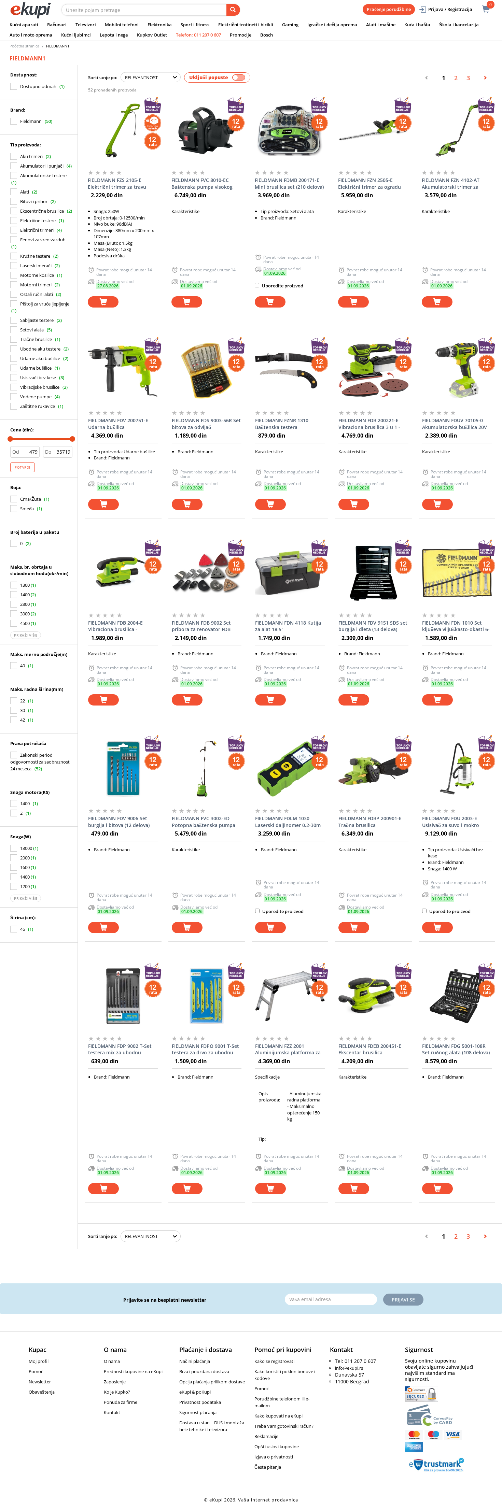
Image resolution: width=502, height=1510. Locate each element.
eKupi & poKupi (195, 1392)
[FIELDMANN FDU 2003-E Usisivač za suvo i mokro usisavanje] (457, 769)
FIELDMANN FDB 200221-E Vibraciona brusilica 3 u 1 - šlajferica (369, 424)
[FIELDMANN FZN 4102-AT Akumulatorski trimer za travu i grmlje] (456, 130)
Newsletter (40, 1382)
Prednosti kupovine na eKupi (133, 1371)
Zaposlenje (115, 1382)
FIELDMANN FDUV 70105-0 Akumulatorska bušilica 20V (454, 423)
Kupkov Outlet (152, 35)
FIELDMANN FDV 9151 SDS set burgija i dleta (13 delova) (372, 626)
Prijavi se (403, 1299)
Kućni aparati (24, 25)
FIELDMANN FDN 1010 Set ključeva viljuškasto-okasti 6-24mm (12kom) (456, 626)
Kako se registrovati (274, 1361)
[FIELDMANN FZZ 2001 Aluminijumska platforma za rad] (290, 996)
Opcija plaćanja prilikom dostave (212, 1382)
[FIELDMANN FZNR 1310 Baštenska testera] (290, 371)
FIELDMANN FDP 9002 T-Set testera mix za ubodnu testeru (120, 1049)
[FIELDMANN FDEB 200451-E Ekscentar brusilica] (373, 996)
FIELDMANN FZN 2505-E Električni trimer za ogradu (369, 183)
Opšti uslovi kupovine (276, 1446)
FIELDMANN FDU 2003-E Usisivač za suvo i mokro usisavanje (450, 822)
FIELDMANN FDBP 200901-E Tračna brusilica (370, 821)
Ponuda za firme (120, 1402)
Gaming (290, 25)
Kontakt (112, 1412)
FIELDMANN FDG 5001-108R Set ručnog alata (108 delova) (456, 1049)
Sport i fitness (195, 25)
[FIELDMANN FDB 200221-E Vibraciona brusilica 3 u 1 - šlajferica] (373, 371)
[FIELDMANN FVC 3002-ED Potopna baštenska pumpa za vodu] (206, 769)
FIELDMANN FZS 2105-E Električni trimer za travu (117, 183)
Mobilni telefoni (122, 25)
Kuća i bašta (417, 25)
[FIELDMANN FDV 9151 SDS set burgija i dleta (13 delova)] (373, 573)
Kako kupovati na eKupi (278, 1416)
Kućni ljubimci (76, 35)
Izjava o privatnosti (273, 1457)
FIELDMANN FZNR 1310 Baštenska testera (281, 423)
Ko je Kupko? (117, 1392)
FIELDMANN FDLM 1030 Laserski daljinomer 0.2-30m (288, 821)
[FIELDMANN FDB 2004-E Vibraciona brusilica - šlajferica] (123, 573)
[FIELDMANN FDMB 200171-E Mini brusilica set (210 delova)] (289, 130)
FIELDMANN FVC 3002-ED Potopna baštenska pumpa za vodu (203, 822)
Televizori (85, 25)
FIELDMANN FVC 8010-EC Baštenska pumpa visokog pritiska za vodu (202, 183)
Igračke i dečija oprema (332, 25)
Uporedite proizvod (282, 286)
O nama (112, 1361)
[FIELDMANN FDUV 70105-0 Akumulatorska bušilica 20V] (457, 371)
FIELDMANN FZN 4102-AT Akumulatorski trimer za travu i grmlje (450, 183)
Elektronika (160, 25)
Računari (57, 25)
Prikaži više (25, 635)
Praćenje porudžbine (389, 9)
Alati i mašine (380, 25)
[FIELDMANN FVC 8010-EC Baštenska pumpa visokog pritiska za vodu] (206, 130)
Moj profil (38, 1361)
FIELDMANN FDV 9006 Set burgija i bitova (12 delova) (119, 821)
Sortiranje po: (102, 77)
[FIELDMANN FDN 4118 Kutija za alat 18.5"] (290, 573)
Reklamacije (266, 1436)
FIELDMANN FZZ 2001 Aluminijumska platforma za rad (288, 1049)
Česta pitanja (267, 1467)
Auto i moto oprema (31, 35)
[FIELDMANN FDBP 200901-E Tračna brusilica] (373, 769)
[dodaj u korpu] (103, 302)
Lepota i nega (114, 35)
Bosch (266, 35)
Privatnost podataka (200, 1402)
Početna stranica (24, 45)
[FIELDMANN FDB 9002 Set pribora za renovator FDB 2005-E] (206, 573)
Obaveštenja (42, 1392)
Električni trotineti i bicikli (245, 25)
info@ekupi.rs (349, 1368)
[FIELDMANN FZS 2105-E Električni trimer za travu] (122, 130)
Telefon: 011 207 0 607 (198, 35)
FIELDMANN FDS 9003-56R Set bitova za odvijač (206, 423)
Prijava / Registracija (450, 9)
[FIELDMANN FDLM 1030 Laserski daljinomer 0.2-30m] (290, 769)
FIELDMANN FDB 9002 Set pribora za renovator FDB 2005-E (201, 626)
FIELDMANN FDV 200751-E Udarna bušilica (118, 423)
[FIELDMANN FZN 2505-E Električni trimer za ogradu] (373, 130)
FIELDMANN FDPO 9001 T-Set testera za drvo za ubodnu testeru (205, 1049)
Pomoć (36, 1371)
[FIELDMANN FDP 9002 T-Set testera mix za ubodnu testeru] (123, 996)
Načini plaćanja (194, 1361)
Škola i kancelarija (459, 25)
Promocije (240, 35)
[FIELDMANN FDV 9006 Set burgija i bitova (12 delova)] (123, 769)
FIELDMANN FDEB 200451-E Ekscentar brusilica (369, 1049)
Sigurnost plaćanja (198, 1412)
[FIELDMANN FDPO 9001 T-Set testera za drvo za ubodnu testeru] (206, 996)
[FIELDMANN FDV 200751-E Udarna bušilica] (123, 371)
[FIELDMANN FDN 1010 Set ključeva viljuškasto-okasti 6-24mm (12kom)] (457, 573)
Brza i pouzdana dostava (204, 1371)
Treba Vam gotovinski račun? (283, 1426)
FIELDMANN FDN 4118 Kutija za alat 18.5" (288, 626)
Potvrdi (22, 467)
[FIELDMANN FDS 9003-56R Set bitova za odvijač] (206, 371)
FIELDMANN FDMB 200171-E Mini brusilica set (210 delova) (289, 183)
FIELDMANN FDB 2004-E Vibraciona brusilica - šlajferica (115, 626)
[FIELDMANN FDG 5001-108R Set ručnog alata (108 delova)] (457, 996)
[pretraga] (233, 10)
